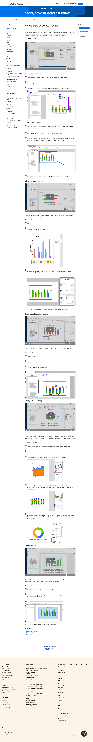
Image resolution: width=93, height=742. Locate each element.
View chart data (30, 634)
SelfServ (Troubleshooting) (12, 127)
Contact (60, 689)
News (59, 718)
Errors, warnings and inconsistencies (14, 120)
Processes (9, 49)
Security (4, 681)
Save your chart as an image (84, 32)
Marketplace (5, 677)
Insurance (4, 700)
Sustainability (5, 691)
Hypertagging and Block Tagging (13, 125)
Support (60, 678)
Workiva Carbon (10, 83)
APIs (8, 30)
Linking (8, 44)
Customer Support (63, 682)
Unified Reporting (6, 672)
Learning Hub (61, 685)
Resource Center (63, 666)
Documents (9, 38)
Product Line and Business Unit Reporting (36, 697)
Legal (3, 692)
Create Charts (34, 19)
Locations (60, 700)
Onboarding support (11, 104)
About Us (60, 707)
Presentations (10, 47)
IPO (26, 690)
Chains (8, 88)
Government (5, 706)
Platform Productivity (22, 19)
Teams (4, 685)
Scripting (9, 91)
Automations (9, 31)
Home (8, 42)
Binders (8, 33)
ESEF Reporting (29, 677)
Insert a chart (82, 28)
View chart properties (84, 29)
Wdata (8, 86)
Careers (60, 705)
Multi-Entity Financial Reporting (33, 693)
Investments (5, 702)
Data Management (10, 84)
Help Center (61, 680)
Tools (8, 124)
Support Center (8, 19)
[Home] (17, 4)
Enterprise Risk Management (33, 675)
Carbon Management (31, 672)
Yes (47, 648)
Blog (59, 668)
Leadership (61, 697)
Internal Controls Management (33, 686)
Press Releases (62, 720)
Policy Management (30, 695)
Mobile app (9, 46)
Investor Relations (63, 713)
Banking (4, 699)
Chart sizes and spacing (53, 309)
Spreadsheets (10, 51)
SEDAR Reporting (30, 700)
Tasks (8, 53)
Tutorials (8, 109)
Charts (29, 19)
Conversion (9, 115)
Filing (8, 59)
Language (58, 3)
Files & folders (10, 40)
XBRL (8, 63)
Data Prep (9, 89)
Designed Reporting (10, 93)
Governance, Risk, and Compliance (35, 684)
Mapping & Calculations (11, 116)
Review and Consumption (12, 118)
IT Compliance (29, 691)
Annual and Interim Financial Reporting (36, 668)
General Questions (11, 113)
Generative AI (5, 670)
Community (61, 683)
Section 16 (9, 61)
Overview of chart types (32, 631)
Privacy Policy (7, 732)
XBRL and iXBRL (30, 706)
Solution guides (10, 106)
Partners (4, 679)
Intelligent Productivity (8, 675)
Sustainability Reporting (11, 81)
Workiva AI (9, 56)
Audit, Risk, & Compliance (9, 689)
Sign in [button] (80, 3)
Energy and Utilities (7, 704)
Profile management (11, 103)
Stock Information (62, 717)
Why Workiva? (6, 668)
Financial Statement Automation (34, 682)
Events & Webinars (63, 672)
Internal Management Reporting (34, 688)
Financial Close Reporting (32, 681)
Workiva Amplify (62, 674)
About (59, 695)
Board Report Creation (31, 670)
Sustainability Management (12, 79)
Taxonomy (9, 122)
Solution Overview (30, 666)
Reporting (8, 58)
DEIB (59, 699)
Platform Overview (7, 666)
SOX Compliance (30, 702)
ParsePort (8, 108)
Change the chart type (84, 34)
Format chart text (30, 632)
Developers (61, 687)
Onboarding (8, 101)
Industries (5, 697)
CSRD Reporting (30, 674)
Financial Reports (62, 715)
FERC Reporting (29, 679)
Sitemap (12, 732)
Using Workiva (14, 19)
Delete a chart (82, 36)
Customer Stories (62, 670)
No (52, 648)
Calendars (9, 35)
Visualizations (9, 54)
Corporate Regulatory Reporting (13, 65)
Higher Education (6, 707)
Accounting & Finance (8, 687)
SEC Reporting (29, 698)
